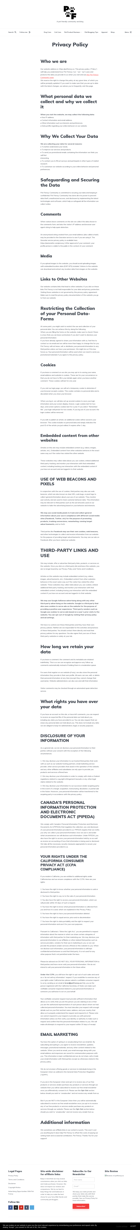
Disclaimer (12, 1183)
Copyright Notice (14, 1187)
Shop (113, 32)
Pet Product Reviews (72, 32)
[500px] (32, 1207)
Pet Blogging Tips (91, 32)
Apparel (104, 32)
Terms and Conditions (16, 1180)
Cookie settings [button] (121, 1226)
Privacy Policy (13, 1176)
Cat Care (57, 32)
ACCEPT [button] (133, 1226)
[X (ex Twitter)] (16, 1207)
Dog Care (47, 32)
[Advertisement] (70, 1154)
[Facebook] (10, 1207)
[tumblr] (26, 1207)
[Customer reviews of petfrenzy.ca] (114, 1176)
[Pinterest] (21, 1207)
